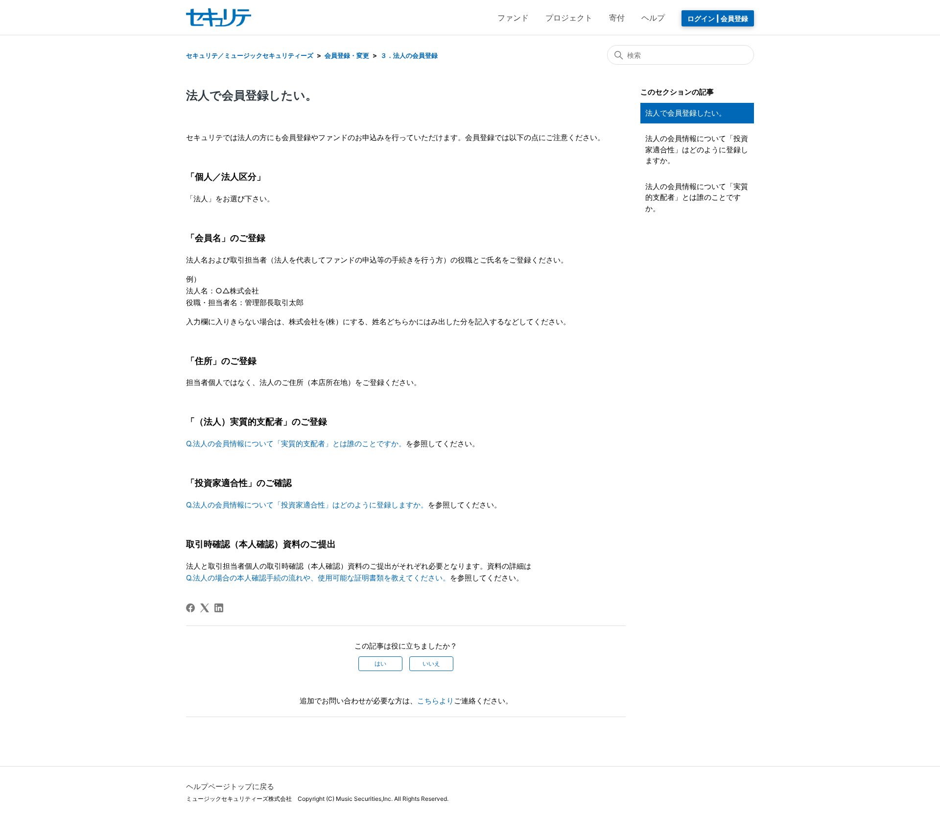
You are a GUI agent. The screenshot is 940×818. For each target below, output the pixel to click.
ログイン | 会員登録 (717, 18)
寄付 (617, 18)
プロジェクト (568, 18)
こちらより (435, 700)
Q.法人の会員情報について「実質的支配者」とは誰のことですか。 (296, 443)
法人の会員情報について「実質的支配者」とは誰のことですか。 (696, 197)
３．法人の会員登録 (409, 55)
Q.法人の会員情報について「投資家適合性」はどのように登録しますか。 (307, 504)
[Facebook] (190, 607)
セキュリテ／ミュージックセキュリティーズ (249, 55)
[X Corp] (204, 607)
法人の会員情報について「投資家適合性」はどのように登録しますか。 (696, 149)
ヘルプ (653, 18)
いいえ (431, 663)
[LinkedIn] (218, 607)
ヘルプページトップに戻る (230, 786)
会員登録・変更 (347, 55)
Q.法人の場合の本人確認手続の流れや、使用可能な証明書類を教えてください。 (318, 577)
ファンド (513, 18)
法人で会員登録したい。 (685, 113)
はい (380, 663)
